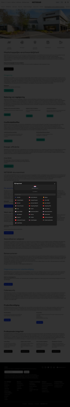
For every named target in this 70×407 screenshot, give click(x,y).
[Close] (55, 184)
